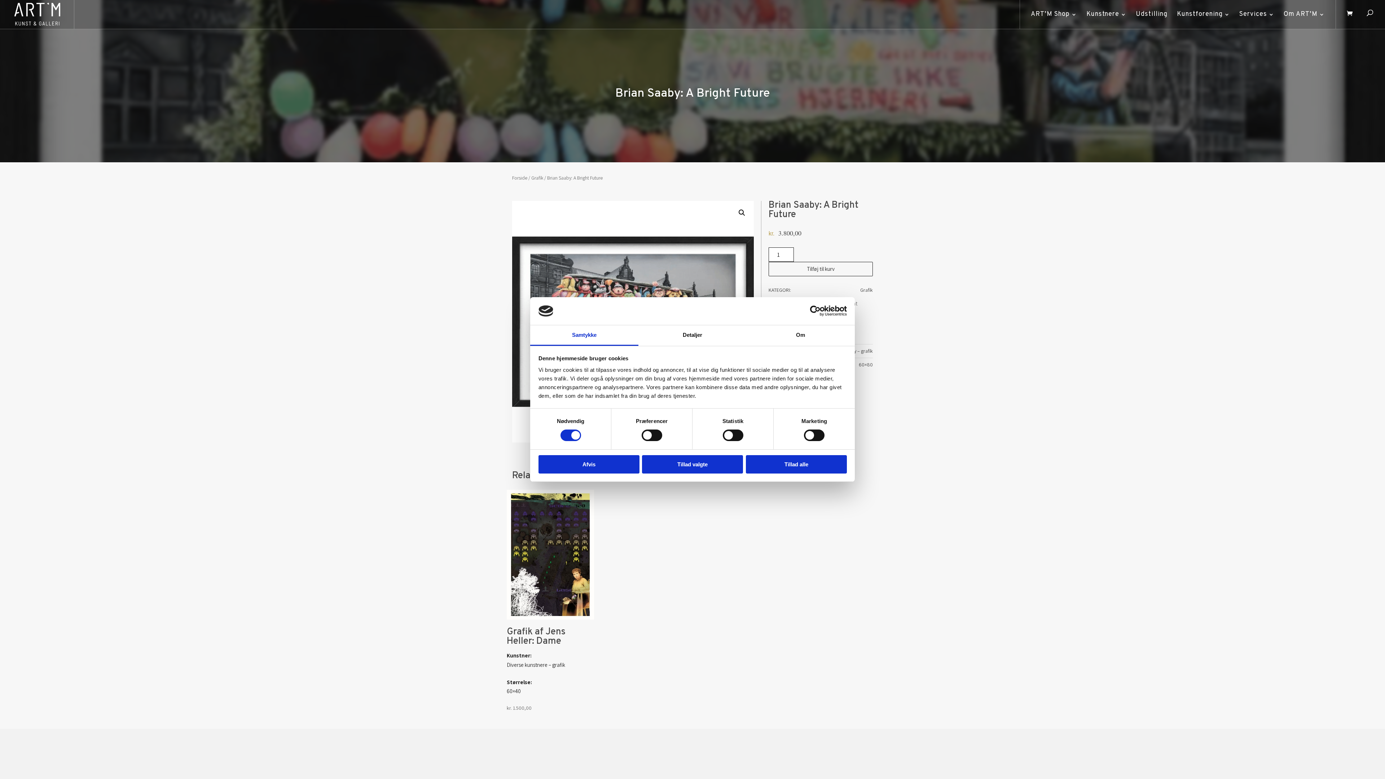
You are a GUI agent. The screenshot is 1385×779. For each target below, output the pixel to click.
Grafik (537, 178)
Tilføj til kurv (821, 268)
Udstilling (1152, 14)
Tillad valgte (692, 464)
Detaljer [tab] (693, 335)
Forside (519, 178)
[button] (741, 212)
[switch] (652, 435)
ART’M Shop (1050, 14)
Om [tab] (800, 335)
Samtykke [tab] (584, 335)
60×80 (866, 364)
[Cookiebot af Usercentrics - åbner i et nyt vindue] (815, 310)
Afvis (588, 464)
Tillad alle (796, 464)
